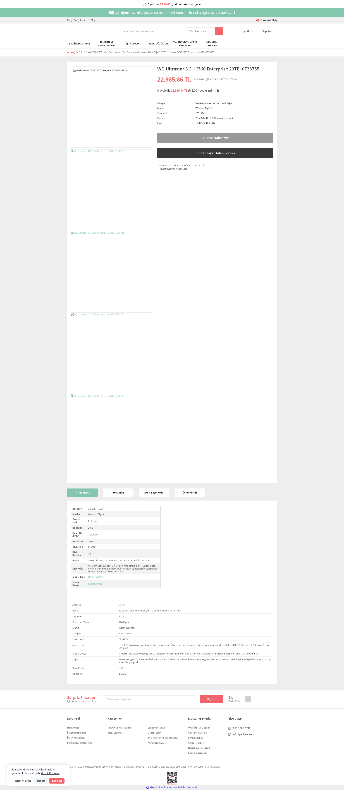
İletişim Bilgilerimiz (76, 732)
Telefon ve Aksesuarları (120, 727)
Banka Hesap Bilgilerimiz (79, 742)
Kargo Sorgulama (76, 20)
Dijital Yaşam (154, 732)
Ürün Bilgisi (82, 492)
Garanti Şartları (196, 742)
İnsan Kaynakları (76, 737)
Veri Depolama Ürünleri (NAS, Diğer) (214, 103)
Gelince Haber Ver (215, 138)
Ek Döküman (95, 583)
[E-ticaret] (171, 787)
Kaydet (211, 699)
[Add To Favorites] (148, 71)
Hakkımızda (73, 727)
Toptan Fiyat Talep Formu (215, 153)
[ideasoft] (153, 787)
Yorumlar (118, 492)
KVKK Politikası (195, 737)
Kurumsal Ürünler (157, 742)
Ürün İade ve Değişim (199, 727)
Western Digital (203, 108)
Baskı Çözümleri (116, 732)
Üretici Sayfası (95, 576)
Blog (93, 20)
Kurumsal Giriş (268, 20)
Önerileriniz (190, 492)
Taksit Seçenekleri (154, 492)
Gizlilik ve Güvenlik (197, 732)
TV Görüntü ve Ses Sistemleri (163, 737)
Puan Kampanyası (197, 752)
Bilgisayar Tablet (156, 727)
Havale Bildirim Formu (199, 747)
